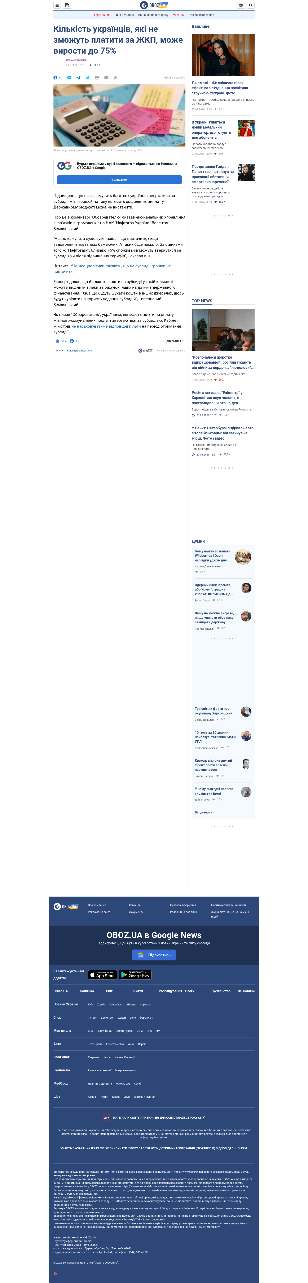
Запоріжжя (116, 1004)
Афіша (92, 1096)
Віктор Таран (202, 600)
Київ (90, 1004)
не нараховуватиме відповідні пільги (106, 326)
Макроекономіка (125, 1070)
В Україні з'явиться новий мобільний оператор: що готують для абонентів (211, 130)
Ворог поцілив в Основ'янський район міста (222, 409)
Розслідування (170, 991)
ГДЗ (90, 1030)
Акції (131, 1044)
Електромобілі (115, 1044)
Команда (135, 905)
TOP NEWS (202, 300)
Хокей (122, 1017)
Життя (137, 991)
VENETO (178, 15)
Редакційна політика (79, 350)
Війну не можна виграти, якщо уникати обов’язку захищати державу (214, 617)
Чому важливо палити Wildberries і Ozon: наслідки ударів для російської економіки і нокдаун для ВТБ (212, 556)
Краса (116, 1096)
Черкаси (145, 1004)
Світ (109, 991)
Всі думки (202, 812)
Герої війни (101, 15)
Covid (137, 1083)
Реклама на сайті (99, 912)
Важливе (201, 26)
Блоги (189, 991)
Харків (101, 1004)
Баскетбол (107, 1017)
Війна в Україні (124, 15)
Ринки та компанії (99, 1070)
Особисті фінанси (76, 60)
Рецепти (93, 1057)
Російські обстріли (201, 15)
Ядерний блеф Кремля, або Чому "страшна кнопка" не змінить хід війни (213, 589)
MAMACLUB (123, 1083)
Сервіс (142, 1044)
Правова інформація (183, 905)
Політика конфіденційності (228, 905)
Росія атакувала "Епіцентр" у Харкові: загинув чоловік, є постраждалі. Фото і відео (217, 397)
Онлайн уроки (124, 1030)
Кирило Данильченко (208, 566)
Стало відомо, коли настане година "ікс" (219, 374)
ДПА (140, 1030)
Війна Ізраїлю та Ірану (153, 15)
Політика (87, 991)
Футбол (92, 1017)
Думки (198, 541)
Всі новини (246, 991)
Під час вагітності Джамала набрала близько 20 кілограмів (223, 101)
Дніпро (131, 1004)
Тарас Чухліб (202, 800)
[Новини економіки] (145, 351)
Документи (136, 912)
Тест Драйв (95, 1044)
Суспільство (220, 991)
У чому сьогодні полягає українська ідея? (214, 791)
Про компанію (97, 905)
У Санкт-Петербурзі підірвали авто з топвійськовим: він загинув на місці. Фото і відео (223, 433)
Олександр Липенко (206, 748)
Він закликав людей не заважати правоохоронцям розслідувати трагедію (211, 192)
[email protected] (102, 1252)
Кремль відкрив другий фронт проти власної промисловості (213, 765)
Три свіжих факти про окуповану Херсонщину (213, 711)
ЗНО (149, 1030)
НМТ (159, 1030)
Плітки (104, 1096)
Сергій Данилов (204, 719)
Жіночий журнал (144, 1096)
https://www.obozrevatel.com (191, 1171)
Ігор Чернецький (204, 628)
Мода (126, 1096)
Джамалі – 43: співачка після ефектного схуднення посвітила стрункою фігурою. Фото (220, 88)
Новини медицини (100, 1083)
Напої (106, 1057)
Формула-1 (146, 1017)
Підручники (104, 1030)
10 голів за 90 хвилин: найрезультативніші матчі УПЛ (215, 737)
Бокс (133, 1017)
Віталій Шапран (204, 776)
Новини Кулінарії (124, 1057)
